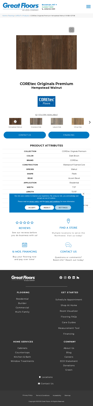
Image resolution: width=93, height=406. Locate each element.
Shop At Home (69, 305)
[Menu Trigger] (88, 6)
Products (26, 16)
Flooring (11, 16)
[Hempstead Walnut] (15, 121)
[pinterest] (61, 277)
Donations (69, 365)
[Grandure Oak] (36, 121)
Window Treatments (22, 361)
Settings (63, 208)
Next (90, 121)
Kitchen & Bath (22, 357)
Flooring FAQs (69, 317)
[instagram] (65, 277)
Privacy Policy (28, 395)
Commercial (22, 308)
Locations (47, 377)
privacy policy (34, 201)
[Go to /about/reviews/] (24, 229)
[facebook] (69, 277)
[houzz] (78, 277)
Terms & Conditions (42, 395)
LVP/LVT (18, 16)
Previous (3, 121)
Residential (22, 299)
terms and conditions (52, 201)
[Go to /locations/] (68, 228)
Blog (69, 352)
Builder (22, 303)
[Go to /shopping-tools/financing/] (24, 252)
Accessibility (57, 395)
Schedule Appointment (69, 299)
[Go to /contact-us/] (68, 253)
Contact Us (25, 135)
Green (69, 370)
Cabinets (22, 348)
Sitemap (67, 395)
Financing (68, 135)
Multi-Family (22, 312)
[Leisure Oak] (56, 121)
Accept (31, 208)
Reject (47, 208)
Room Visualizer (69, 311)
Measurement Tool (69, 328)
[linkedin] (73, 277)
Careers (69, 357)
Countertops (22, 352)
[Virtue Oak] (77, 121)
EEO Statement (69, 361)
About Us (69, 348)
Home (4, 16)
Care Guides (69, 322)
